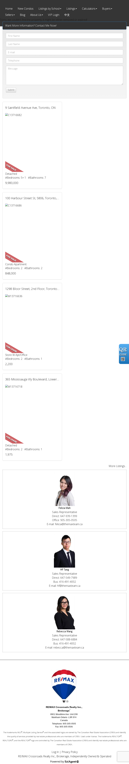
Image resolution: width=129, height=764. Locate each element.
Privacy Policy (70, 752)
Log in (55, 752)
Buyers (106, 8)
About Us (35, 15)
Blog (22, 15)
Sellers (9, 15)
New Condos (25, 8)
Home (9, 8)
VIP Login (53, 15)
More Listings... (117, 466)
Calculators (88, 8)
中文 (67, 15)
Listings (70, 8)
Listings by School (49, 8)
